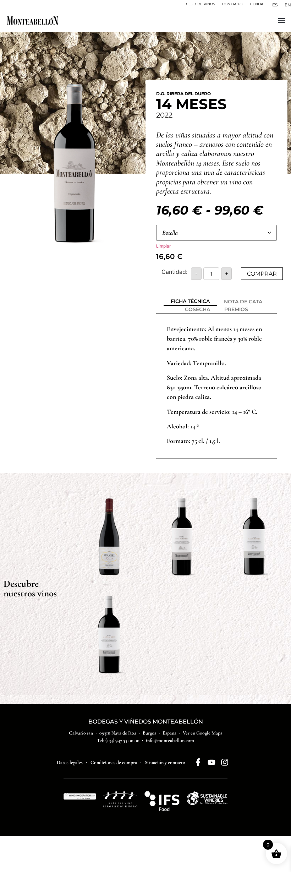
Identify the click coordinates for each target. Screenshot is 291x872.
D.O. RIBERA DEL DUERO (183, 93)
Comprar (262, 273)
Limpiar (163, 246)
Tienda (256, 4)
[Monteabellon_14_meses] (74, 163)
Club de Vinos (200, 4)
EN (288, 4)
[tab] (190, 302)
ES (275, 4)
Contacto (232, 4)
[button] (281, 20)
